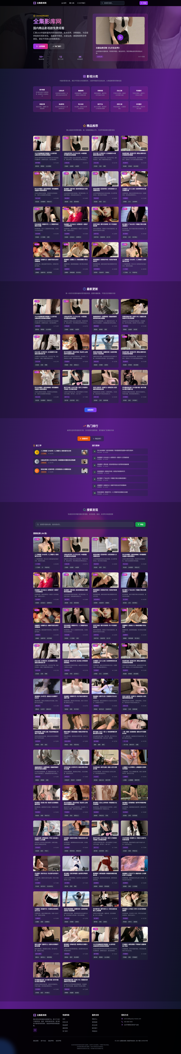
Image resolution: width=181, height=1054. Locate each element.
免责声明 (58, 1041)
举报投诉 (94, 1031)
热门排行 (65, 1031)
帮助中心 (94, 1019)
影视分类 (65, 1022)
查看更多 (90, 410)
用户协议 (43, 1041)
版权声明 (51, 1041)
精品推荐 (65, 1025)
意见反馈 (94, 1025)
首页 (64, 1019)
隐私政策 (35, 1041)
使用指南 (94, 1022)
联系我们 (94, 1028)
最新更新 (65, 1028)
